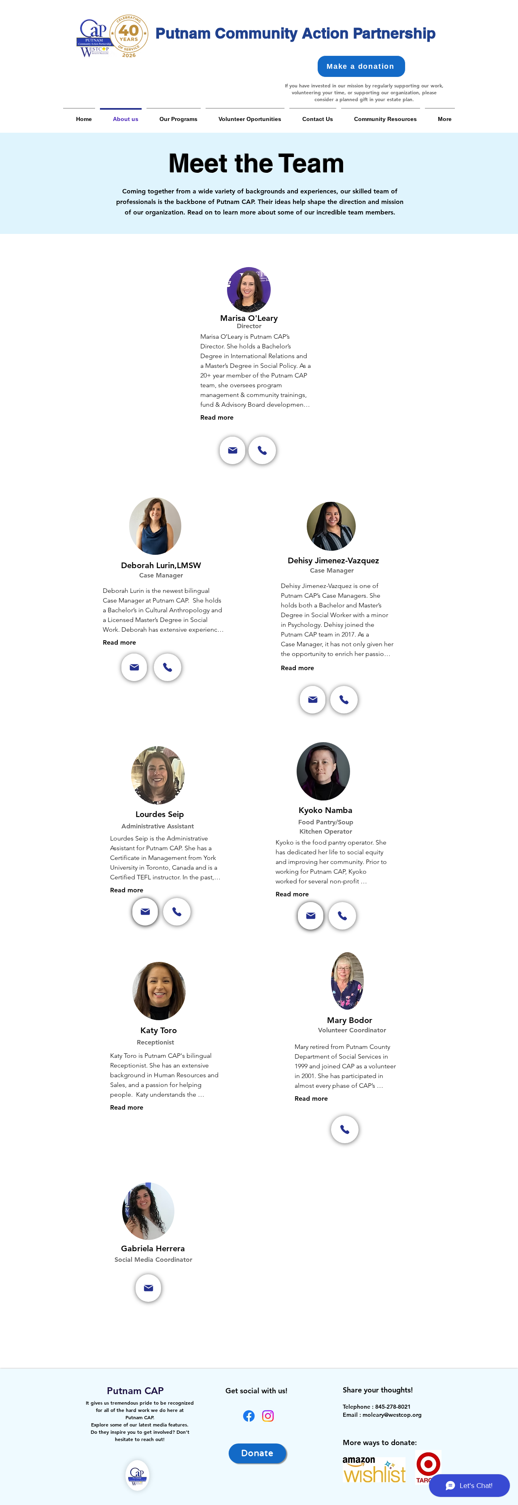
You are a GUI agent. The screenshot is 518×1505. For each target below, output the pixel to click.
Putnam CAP (132, 1391)
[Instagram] (268, 1416)
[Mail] (232, 450)
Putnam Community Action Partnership (295, 33)
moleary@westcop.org (392, 1414)
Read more (217, 417)
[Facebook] (249, 1416)
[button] (173, 115)
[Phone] (262, 450)
